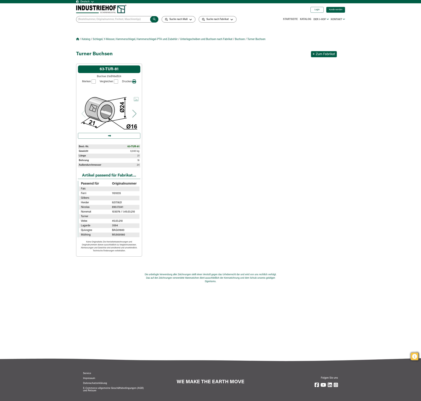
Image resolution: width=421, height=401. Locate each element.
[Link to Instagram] (336, 385)
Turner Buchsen (256, 39)
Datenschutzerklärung (95, 383)
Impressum (89, 378)
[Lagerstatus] (414, 356)
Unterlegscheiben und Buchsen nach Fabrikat (206, 39)
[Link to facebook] (317, 385)
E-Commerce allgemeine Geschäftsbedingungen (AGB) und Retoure (113, 389)
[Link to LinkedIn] (330, 385)
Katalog (305, 19)
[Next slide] (134, 114)
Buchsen (240, 39)
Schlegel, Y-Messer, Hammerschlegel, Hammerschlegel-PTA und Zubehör (135, 39)
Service (87, 373)
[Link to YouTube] (323, 385)
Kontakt (336, 19)
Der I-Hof (319, 19)
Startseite (290, 19)
